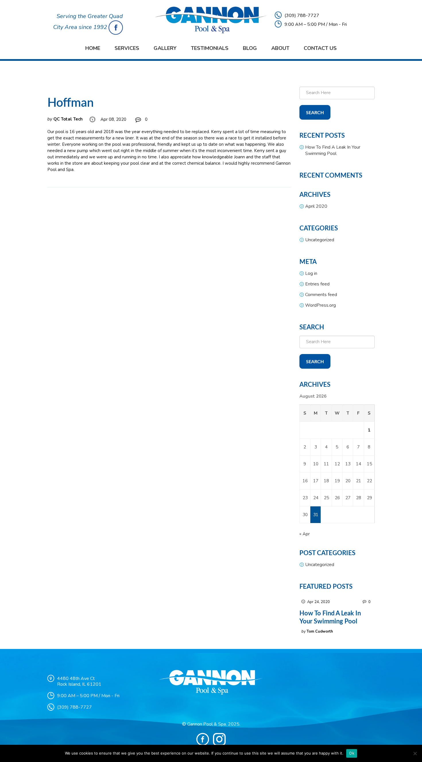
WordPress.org (320, 305)
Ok (351, 753)
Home (92, 48)
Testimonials (210, 48)
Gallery (165, 48)
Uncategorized (319, 240)
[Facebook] (202, 739)
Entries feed (317, 284)
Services (127, 48)
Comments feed (321, 294)
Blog (250, 48)
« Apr (304, 534)
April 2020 (316, 206)
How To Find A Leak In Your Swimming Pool (332, 150)
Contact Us (320, 48)
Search (315, 112)
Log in (311, 273)
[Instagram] (219, 739)
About (280, 48)
